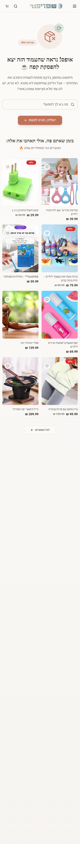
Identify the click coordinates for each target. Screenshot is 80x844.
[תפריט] (74, 6)
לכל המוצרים (42, 430)
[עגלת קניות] (7, 6)
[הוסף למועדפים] (47, 167)
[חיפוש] (15, 6)
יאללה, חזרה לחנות (42, 120)
